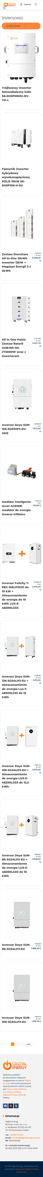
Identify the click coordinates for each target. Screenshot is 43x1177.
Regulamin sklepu (23, 1169)
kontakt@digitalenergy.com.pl (25, 1137)
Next (22, 1044)
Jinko (20, 1095)
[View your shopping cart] (36, 4)
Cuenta (27, 4)
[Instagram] (10, 1105)
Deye (9, 1089)
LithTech (22, 1089)
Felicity (17, 1092)
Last (28, 1044)
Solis (15, 1089)
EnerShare (8, 1092)
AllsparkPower (10, 1095)
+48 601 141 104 (16, 1135)
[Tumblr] (16, 1105)
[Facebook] (5, 1105)
